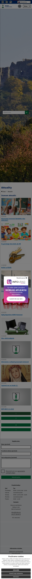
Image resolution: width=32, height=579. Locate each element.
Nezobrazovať (21, 278)
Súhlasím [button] (16, 570)
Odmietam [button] (16, 576)
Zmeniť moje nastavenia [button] (16, 573)
